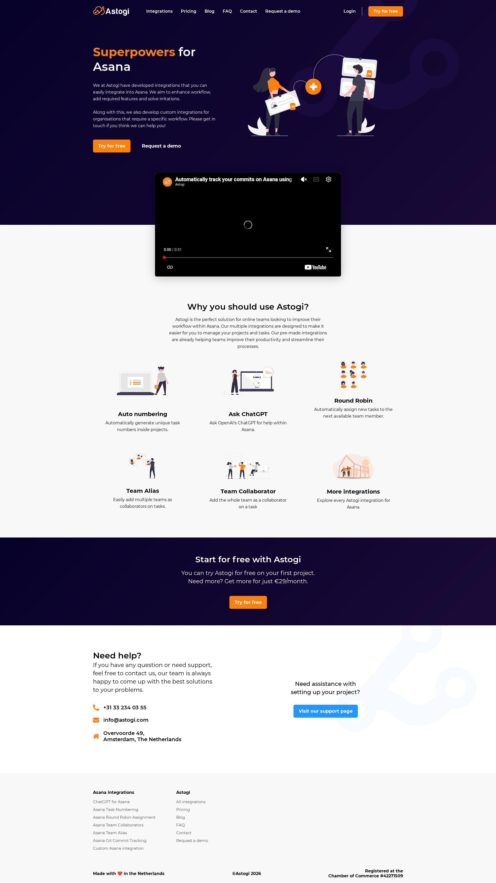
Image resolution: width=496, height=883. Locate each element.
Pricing (188, 11)
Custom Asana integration (118, 848)
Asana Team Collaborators (118, 825)
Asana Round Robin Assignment (124, 817)
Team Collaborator (248, 491)
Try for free (386, 11)
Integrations (159, 11)
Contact (248, 11)
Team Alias (142, 490)
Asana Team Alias (110, 832)
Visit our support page (326, 711)
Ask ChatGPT (248, 414)
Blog (209, 11)
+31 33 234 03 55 (124, 707)
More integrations (353, 491)
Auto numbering (142, 414)
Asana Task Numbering (115, 809)
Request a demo (282, 11)
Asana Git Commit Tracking (119, 840)
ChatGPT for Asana (111, 801)
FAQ (227, 11)
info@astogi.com (126, 720)
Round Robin (353, 400)
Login (350, 11)
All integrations (190, 801)
